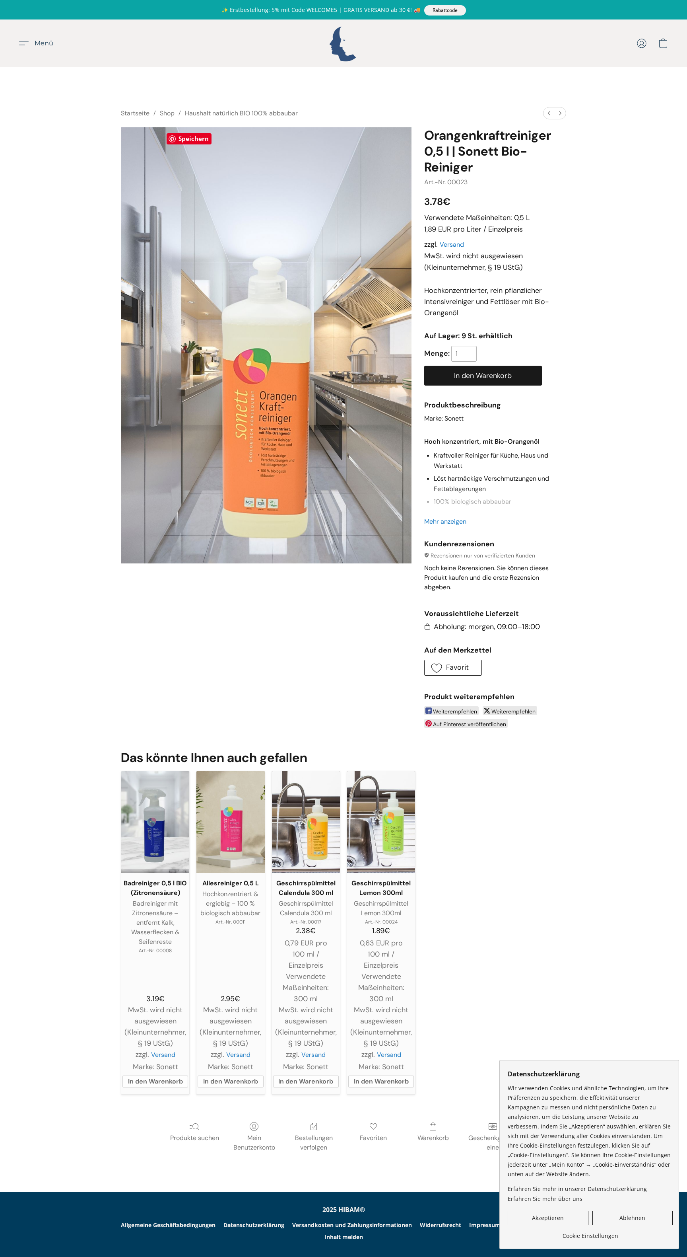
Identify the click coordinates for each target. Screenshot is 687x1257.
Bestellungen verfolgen (314, 1143)
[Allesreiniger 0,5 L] (230, 822)
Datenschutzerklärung (253, 1225)
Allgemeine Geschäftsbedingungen (168, 1225)
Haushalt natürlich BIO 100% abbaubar (241, 113)
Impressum (485, 1225)
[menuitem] (549, 113)
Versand (452, 244)
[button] (445, 10)
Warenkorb (433, 1138)
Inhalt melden (343, 1237)
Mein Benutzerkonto (254, 1143)
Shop (167, 113)
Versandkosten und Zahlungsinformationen (352, 1225)
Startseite (135, 113)
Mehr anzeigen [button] (445, 521)
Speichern (194, 138)
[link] (590, 1233)
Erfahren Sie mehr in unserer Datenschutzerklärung (577, 1189)
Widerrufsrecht (440, 1225)
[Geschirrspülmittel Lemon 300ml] (381, 822)
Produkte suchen (194, 1138)
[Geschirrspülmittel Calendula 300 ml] (306, 822)
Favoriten (373, 1138)
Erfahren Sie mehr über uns (545, 1198)
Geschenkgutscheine (492, 1143)
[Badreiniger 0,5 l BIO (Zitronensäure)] (155, 822)
